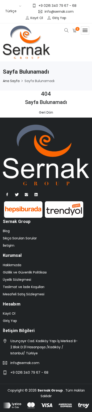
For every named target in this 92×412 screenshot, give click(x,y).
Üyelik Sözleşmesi (17, 279)
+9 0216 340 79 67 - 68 (29, 372)
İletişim (8, 245)
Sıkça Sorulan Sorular (20, 238)
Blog (6, 231)
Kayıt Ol (9, 313)
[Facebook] (7, 194)
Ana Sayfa (11, 81)
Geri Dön (46, 112)
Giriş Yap (10, 320)
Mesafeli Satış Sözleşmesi (23, 294)
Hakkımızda (12, 265)
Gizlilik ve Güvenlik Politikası (25, 272)
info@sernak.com (24, 362)
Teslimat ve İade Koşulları (23, 287)
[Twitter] (17, 194)
